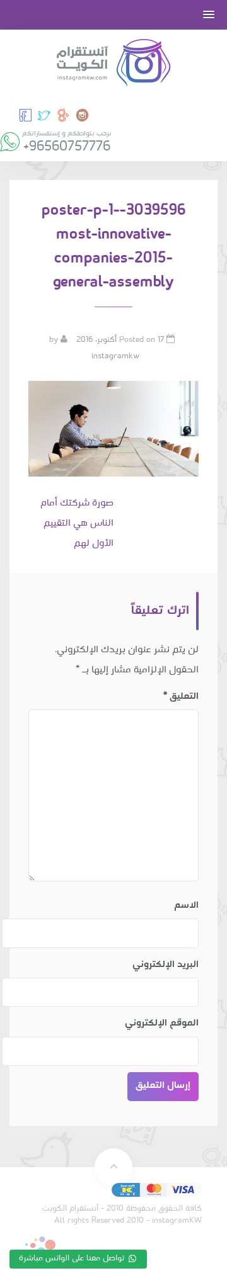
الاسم (186, 905)
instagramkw (115, 356)
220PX (40, 1246)
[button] (209, 14)
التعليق (181, 696)
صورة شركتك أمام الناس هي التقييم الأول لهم (77, 523)
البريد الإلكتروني (165, 964)
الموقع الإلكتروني (162, 1023)
